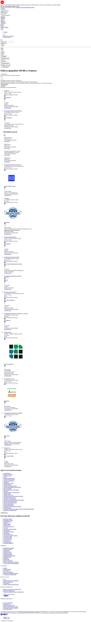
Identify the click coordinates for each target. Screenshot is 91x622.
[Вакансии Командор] (47, 392)
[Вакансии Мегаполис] (47, 213)
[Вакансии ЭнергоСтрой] (47, 352)
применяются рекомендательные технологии (29, 611)
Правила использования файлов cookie (25, 7)
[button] (2, 24)
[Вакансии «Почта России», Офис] (47, 178)
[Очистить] (3, 45)
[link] (3, 21)
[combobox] (7, 42)
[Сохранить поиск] (2, 49)
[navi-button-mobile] (2, 29)
